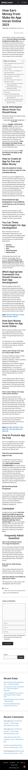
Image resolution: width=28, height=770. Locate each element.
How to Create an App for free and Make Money (13, 68)
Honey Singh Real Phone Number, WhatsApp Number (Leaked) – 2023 (14, 695)
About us (22, 762)
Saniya (6, 737)
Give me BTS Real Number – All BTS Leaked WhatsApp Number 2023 (13, 723)
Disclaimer (12, 762)
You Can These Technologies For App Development (13, 71)
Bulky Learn (7, 2)
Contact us (5, 762)
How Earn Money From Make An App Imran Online (13, 80)
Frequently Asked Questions (12, 94)
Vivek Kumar (7, 745)
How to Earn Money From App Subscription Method (14, 87)
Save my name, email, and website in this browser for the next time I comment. (15, 637)
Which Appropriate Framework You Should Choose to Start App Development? (13, 76)
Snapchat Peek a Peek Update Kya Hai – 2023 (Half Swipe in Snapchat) (14, 688)
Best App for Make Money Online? (15, 99)
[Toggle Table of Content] (22, 61)
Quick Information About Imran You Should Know (14, 64)
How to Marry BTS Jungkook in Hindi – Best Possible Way (13, 739)
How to (6, 588)
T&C (18, 762)
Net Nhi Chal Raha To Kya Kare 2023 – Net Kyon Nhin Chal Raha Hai (12, 429)
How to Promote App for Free (12, 90)
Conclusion (7, 92)
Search (6, 654)
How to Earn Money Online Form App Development (15, 96)
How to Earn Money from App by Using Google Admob (15, 84)
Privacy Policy (14, 765)
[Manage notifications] (24, 767)
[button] (18, 2)
